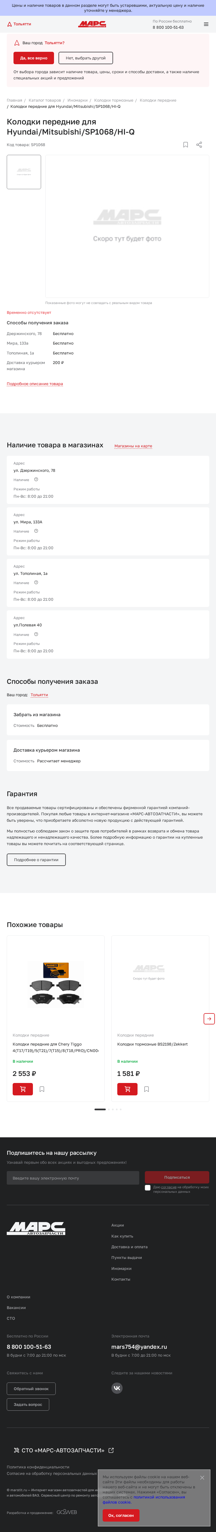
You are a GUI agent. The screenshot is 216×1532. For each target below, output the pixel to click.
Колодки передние (31, 1035)
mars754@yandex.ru (139, 1346)
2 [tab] (109, 1109)
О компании (18, 1296)
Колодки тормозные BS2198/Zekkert (152, 1044)
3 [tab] (113, 1109)
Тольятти (39, 694)
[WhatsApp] (197, 151)
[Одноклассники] (188, 151)
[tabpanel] (56, 1018)
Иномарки (121, 1268)
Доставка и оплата (129, 1246)
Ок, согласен (121, 1515)
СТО (11, 1318)
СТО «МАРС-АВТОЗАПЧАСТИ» (63, 1450)
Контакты (120, 1279)
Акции (117, 1225)
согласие (169, 1187)
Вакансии (16, 1307)
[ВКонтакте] (179, 151)
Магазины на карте (133, 445)
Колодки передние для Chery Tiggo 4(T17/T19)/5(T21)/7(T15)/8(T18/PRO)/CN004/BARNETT (56, 1047)
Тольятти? (54, 42)
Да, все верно (33, 57)
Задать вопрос (28, 1404)
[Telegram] (170, 151)
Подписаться (177, 1177)
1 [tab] (100, 1109)
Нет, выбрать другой (86, 57)
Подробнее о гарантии (36, 859)
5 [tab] (121, 1109)
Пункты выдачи (126, 1257)
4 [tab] (117, 1109)
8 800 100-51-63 (168, 27)
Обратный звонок (31, 1388)
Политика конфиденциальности (38, 1466)
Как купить (122, 1236)
